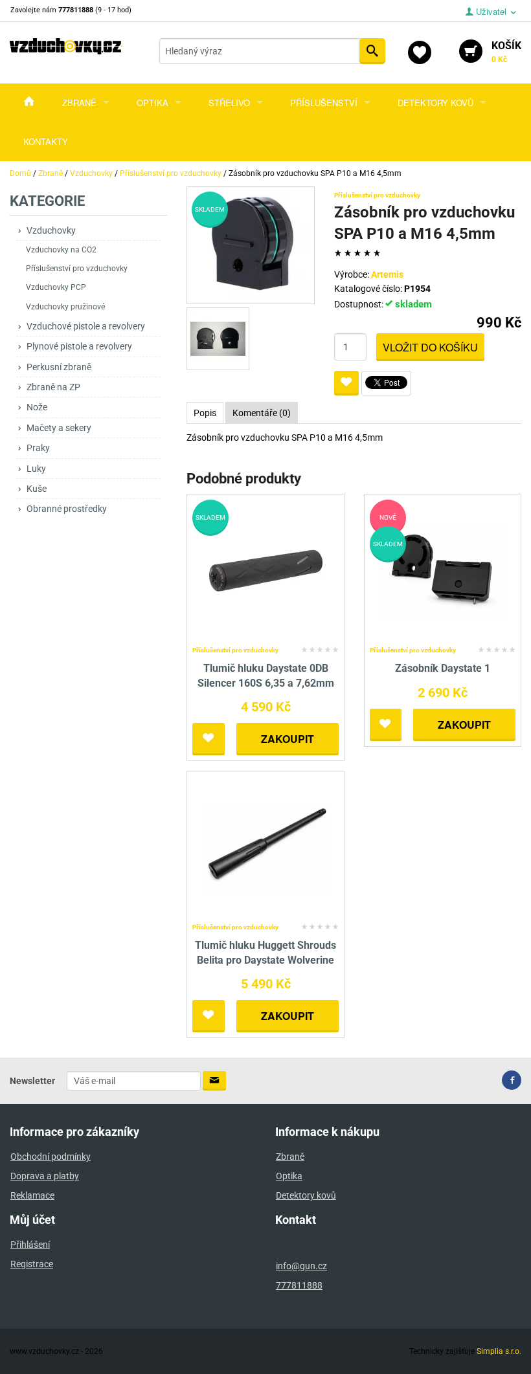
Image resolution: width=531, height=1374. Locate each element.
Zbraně (79, 102)
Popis (205, 413)
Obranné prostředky (67, 509)
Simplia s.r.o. (499, 1351)
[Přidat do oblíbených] (346, 383)
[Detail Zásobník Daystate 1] (442, 570)
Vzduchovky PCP (56, 287)
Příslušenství (323, 102)
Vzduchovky (51, 230)
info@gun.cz (301, 1266)
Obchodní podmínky (50, 1156)
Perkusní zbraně (59, 367)
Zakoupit (287, 738)
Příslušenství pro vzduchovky (77, 268)
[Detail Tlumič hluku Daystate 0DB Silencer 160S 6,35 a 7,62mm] (266, 570)
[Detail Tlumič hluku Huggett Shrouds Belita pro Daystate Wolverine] (266, 847)
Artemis (387, 274)
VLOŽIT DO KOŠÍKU (430, 347)
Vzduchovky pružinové (65, 306)
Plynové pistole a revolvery (79, 346)
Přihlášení (30, 1244)
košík (506, 51)
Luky (36, 468)
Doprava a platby (44, 1176)
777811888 (299, 1285)
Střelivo (229, 102)
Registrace (31, 1264)
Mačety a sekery (59, 428)
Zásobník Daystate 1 (442, 668)
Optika (152, 102)
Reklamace (32, 1195)
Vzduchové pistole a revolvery (86, 326)
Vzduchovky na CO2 (61, 249)
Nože (37, 407)
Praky (38, 448)
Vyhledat (372, 51)
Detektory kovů (435, 102)
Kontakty (45, 141)
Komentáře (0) (261, 413)
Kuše (37, 488)
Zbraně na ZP (53, 387)
